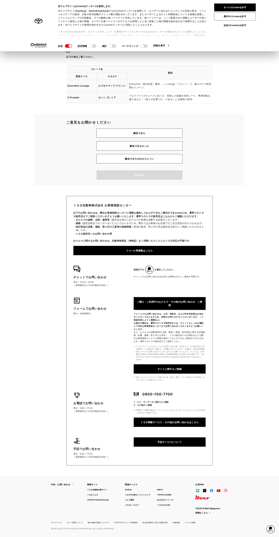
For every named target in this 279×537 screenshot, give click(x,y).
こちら (166, 216)
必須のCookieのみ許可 (235, 25)
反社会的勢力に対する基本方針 (155, 522)
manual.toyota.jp (99, 10)
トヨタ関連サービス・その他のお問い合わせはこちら (170, 422)
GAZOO (128, 490)
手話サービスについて (170, 442)
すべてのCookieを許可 (235, 7)
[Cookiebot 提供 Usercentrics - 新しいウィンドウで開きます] (38, 45)
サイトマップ (56, 522)
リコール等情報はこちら (139, 250)
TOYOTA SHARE (164, 495)
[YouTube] (218, 490)
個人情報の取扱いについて (98, 522)
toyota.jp (81, 10)
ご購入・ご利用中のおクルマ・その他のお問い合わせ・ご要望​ (169, 303)
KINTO (160, 490)
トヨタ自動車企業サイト (97, 490)
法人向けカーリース (165, 500)
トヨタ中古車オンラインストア (137, 495)
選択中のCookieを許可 (235, 16)
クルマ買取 (129, 500)
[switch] (92, 46)
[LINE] (197, 490)
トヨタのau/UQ (163, 505)
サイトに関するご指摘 (170, 369)
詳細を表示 (159, 45)
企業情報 (176, 522)
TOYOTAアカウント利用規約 (126, 522)
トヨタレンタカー (132, 505)
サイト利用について (75, 522)
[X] (204, 490)
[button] (271, 529)
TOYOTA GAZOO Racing (98, 500)
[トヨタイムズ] (202, 497)
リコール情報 (190, 522)
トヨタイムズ (92, 495)
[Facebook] (211, 490)
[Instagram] (225, 490)
